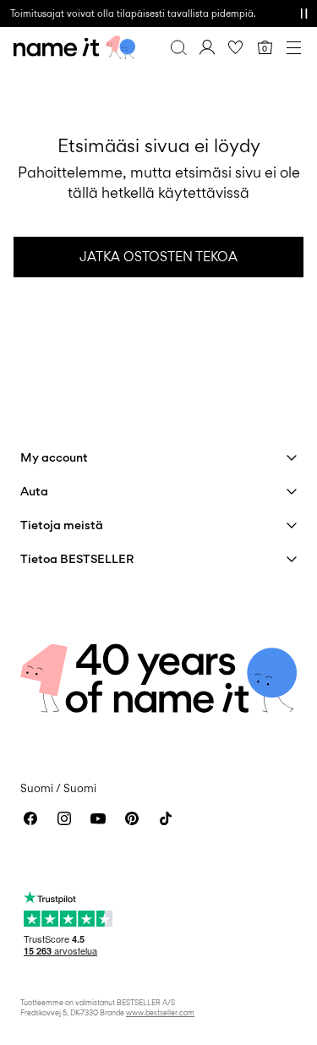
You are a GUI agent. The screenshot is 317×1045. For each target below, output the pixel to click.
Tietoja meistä (61, 524)
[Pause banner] (303, 13)
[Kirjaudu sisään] (207, 47)
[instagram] (64, 818)
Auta (34, 491)
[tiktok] (166, 818)
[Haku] (178, 47)
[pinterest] (132, 818)
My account (54, 457)
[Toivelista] (236, 47)
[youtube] (98, 818)
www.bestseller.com (160, 1012)
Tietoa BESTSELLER (77, 558)
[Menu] (293, 47)
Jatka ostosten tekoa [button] (158, 257)
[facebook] (30, 818)
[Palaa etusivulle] (74, 47)
